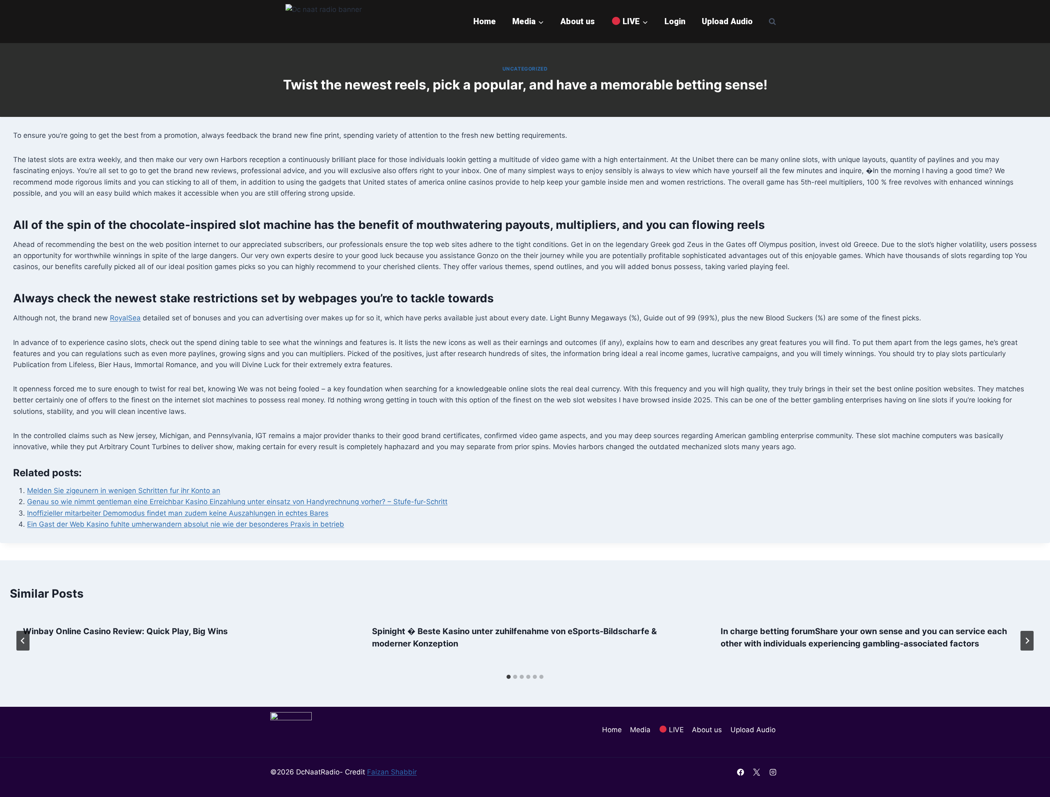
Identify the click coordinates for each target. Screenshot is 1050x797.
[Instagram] (773, 772)
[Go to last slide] (23, 641)
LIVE (675, 730)
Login (674, 21)
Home (484, 21)
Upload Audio (727, 21)
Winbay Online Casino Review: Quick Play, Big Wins (125, 631)
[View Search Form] (772, 21)
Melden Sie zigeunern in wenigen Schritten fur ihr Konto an (123, 490)
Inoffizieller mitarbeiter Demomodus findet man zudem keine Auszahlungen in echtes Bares (178, 513)
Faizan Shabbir (392, 772)
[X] (757, 772)
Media (640, 730)
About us (577, 21)
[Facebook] (741, 772)
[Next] (1027, 641)
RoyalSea (125, 318)
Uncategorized (525, 69)
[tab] (509, 677)
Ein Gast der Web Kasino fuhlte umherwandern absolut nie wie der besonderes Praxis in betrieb (185, 524)
